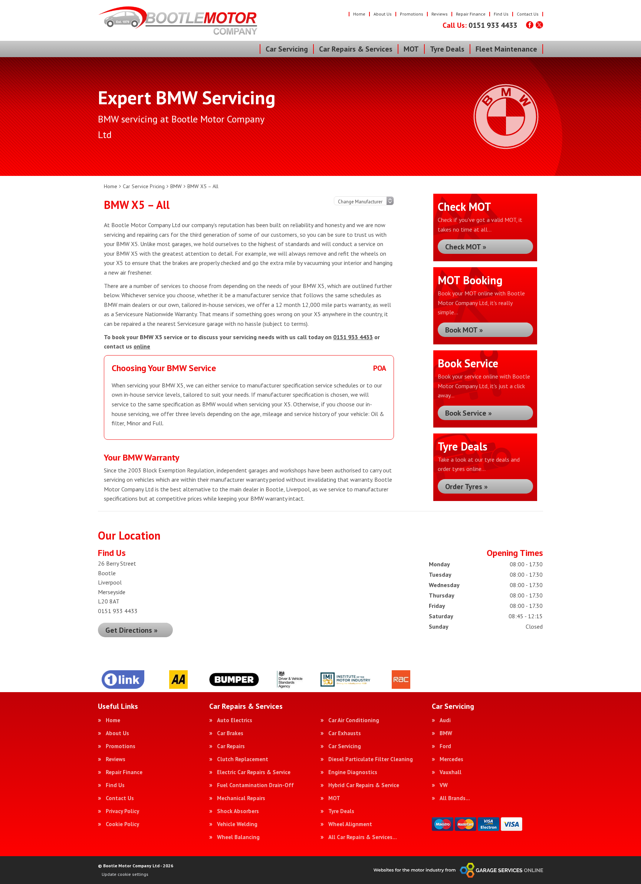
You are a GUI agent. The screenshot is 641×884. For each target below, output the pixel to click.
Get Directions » (131, 630)
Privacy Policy (122, 811)
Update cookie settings (125, 874)
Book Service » (468, 413)
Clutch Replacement (242, 759)
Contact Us (528, 14)
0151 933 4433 (480, 25)
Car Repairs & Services (355, 49)
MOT (411, 49)
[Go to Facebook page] (529, 25)
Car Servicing (287, 49)
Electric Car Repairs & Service (253, 772)
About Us (383, 14)
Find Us (501, 14)
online (142, 346)
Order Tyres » (466, 486)
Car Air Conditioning (353, 720)
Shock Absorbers (238, 811)
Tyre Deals (447, 49)
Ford (445, 746)
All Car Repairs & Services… (362, 837)
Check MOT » (465, 247)
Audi (445, 720)
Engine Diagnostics (352, 772)
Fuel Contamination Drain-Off (255, 785)
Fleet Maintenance (506, 49)
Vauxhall (450, 772)
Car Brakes (230, 733)
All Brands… (455, 798)
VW (444, 785)
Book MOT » (464, 330)
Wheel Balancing (238, 837)
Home (359, 14)
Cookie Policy (122, 824)
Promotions (411, 14)
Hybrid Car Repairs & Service (363, 785)
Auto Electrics (234, 720)
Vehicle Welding (237, 824)
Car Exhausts (344, 733)
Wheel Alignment (350, 824)
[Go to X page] (539, 25)
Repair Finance (471, 14)
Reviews (439, 14)
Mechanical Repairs (241, 798)
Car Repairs (231, 746)
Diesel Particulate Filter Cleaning (370, 759)
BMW (446, 733)
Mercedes (451, 759)
